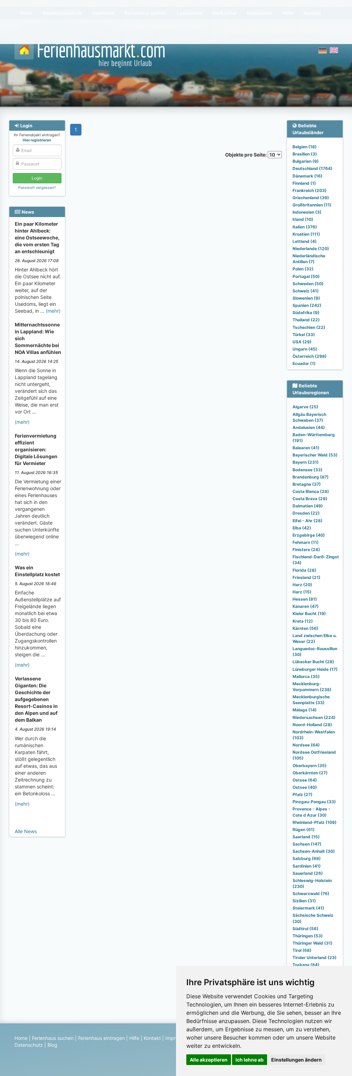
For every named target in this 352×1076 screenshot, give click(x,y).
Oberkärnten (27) (310, 772)
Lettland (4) (305, 241)
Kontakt (152, 1038)
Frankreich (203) (310, 190)
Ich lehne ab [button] (249, 1060)
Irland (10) (303, 219)
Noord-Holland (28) (312, 724)
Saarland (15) (306, 836)
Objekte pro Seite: (246, 155)
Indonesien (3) (307, 212)
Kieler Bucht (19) (309, 613)
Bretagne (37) (307, 484)
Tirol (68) (302, 950)
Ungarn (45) (305, 349)
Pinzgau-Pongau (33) (314, 801)
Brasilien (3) (305, 154)
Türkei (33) (304, 334)
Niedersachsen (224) (314, 717)
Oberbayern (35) (310, 765)
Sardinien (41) (307, 866)
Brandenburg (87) (311, 477)
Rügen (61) (304, 829)
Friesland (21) (306, 577)
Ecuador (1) (304, 363)
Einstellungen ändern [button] (296, 1060)
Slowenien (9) (306, 298)
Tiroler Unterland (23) (315, 957)
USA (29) (302, 341)
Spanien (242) (307, 305)
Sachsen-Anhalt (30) (314, 851)
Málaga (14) (305, 709)
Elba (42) (302, 527)
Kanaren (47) (306, 606)
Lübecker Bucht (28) (313, 661)
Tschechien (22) (309, 327)
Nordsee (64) (306, 744)
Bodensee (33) (307, 469)
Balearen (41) (306, 447)
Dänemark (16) (307, 176)
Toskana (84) (306, 964)
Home (21, 1038)
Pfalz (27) (302, 794)
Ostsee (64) (305, 780)
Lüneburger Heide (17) (315, 669)
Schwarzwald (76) (311, 893)
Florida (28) (304, 570)
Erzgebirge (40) (309, 535)
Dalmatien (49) (308, 505)
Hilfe (134, 1038)
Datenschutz (28, 1045)
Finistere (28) (306, 549)
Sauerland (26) (308, 873)
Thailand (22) (306, 319)
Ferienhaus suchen (53, 1038)
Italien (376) (305, 226)
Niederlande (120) (311, 248)
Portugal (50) (306, 276)
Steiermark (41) (308, 908)
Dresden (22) (306, 513)
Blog (52, 1045)
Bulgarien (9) (306, 161)
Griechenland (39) (311, 197)
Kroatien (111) (306, 234)
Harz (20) (302, 584)
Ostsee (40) (305, 787)
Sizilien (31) (304, 900)
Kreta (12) (303, 621)
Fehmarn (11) (306, 542)
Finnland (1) (304, 183)
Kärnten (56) (305, 628)
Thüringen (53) (308, 935)
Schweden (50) (308, 283)
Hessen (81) (305, 599)
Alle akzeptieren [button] (209, 1060)
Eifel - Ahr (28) (307, 520)
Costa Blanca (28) (311, 491)
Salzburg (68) (307, 858)
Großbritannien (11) (312, 204)
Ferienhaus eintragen (101, 1038)
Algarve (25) (305, 406)
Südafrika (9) (306, 312)
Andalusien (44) (309, 427)
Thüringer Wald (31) (312, 943)
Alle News (26, 831)
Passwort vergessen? (37, 187)
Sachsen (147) (307, 844)
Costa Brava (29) (310, 498)
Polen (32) (303, 268)
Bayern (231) (306, 462)
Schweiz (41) (306, 290)
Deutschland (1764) (312, 168)
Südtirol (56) (305, 928)
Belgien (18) (305, 146)
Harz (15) (302, 591)
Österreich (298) (310, 356)
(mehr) (53, 311)
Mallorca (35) (306, 676)
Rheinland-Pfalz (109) (315, 822)
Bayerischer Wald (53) (315, 455)
